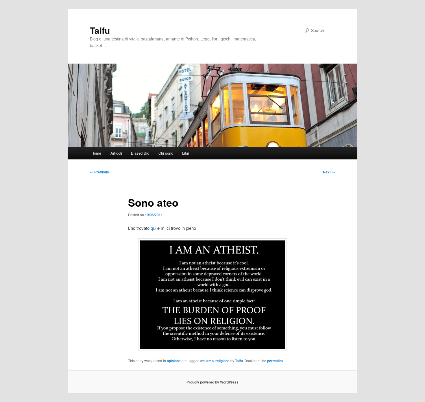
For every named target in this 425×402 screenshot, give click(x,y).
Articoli (116, 153)
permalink (275, 360)
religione (222, 360)
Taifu (100, 30)
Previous (99, 172)
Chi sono (165, 153)
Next (329, 172)
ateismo (207, 360)
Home (96, 153)
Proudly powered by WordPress (212, 382)
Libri (185, 153)
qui (153, 228)
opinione (174, 360)
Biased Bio (140, 153)
